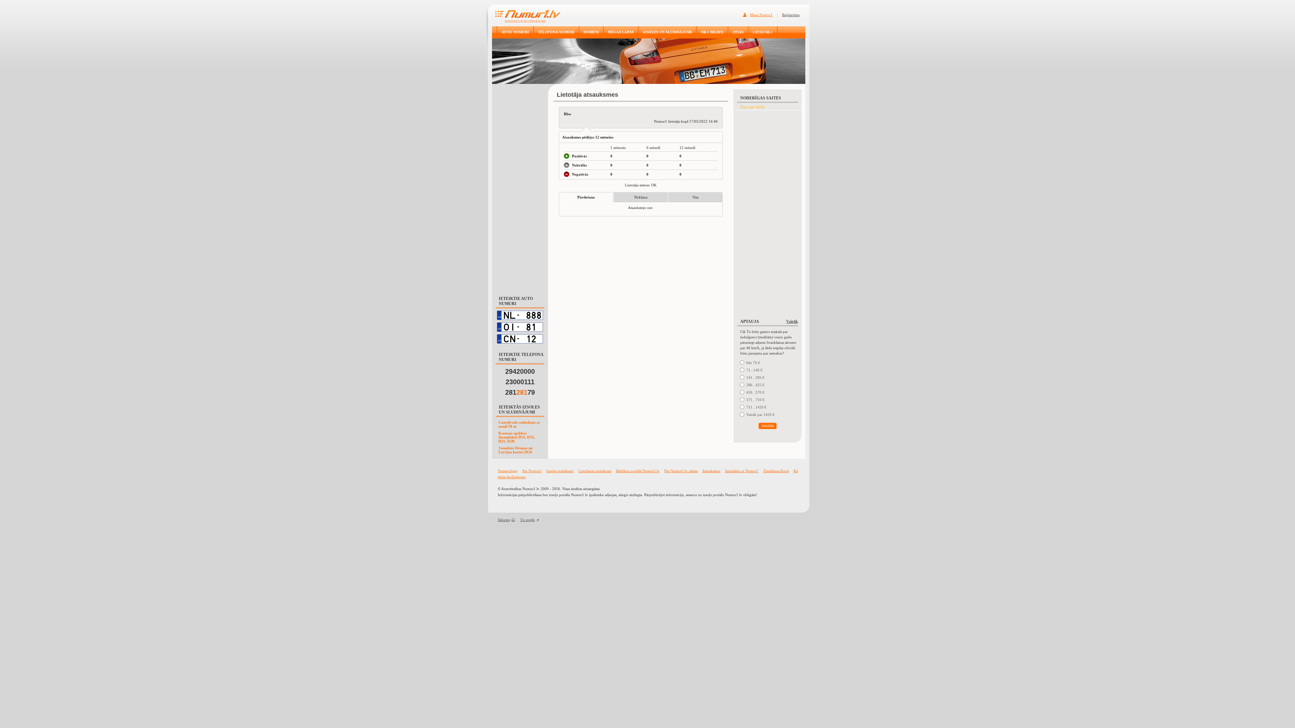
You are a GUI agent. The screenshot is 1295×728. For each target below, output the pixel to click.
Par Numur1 (532, 471)
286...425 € (755, 385)
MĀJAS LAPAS (621, 32)
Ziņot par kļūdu (752, 107)
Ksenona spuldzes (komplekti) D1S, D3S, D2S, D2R (516, 437)
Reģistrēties (791, 15)
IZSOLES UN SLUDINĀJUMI (667, 32)
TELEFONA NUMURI (556, 32)
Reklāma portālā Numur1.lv (638, 471)
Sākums (504, 520)
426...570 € (755, 392)
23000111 (520, 382)
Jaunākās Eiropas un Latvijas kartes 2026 (515, 450)
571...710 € (755, 400)
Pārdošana (586, 197)
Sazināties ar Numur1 (741, 471)
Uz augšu (527, 520)
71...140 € (754, 370)
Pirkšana (641, 197)
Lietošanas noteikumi (594, 471)
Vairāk (792, 321)
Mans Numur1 (761, 15)
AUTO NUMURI (515, 32)
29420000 (520, 371)
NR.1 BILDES (712, 32)
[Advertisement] (520, 187)
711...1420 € (756, 407)
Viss (695, 197)
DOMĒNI (591, 32)
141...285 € (755, 377)
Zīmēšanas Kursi (776, 471)
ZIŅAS (738, 32)
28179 (520, 392)
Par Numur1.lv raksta (681, 471)
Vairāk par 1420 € (760, 415)
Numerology (508, 471)
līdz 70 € (753, 363)
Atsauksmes (711, 471)
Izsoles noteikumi (560, 471)
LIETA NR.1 (763, 32)
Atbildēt (767, 426)
